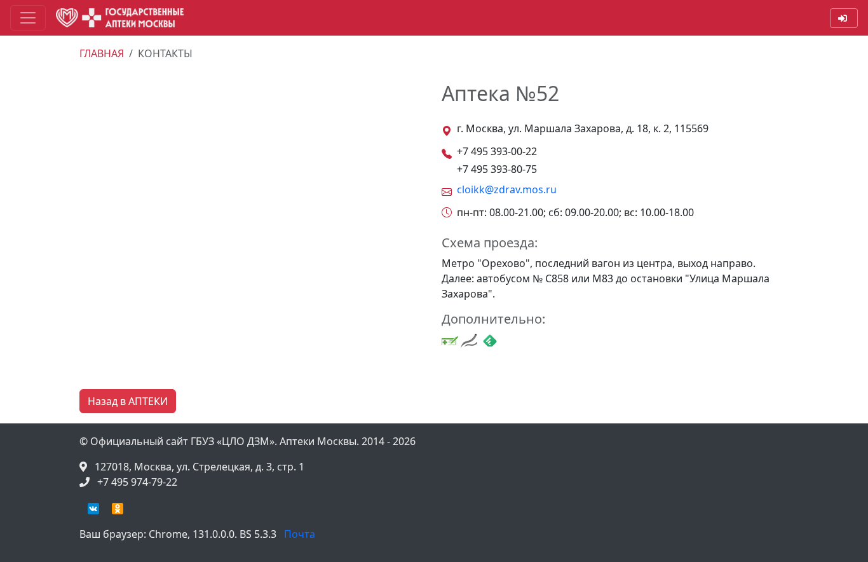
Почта (299, 534)
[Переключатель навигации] (28, 18)
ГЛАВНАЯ (101, 53)
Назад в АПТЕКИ (128, 401)
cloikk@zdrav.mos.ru (507, 189)
